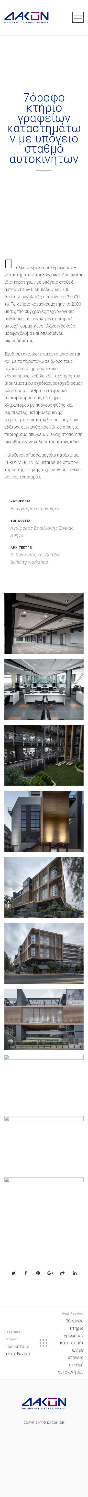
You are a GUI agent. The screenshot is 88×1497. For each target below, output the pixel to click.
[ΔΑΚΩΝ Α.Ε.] (26, 18)
